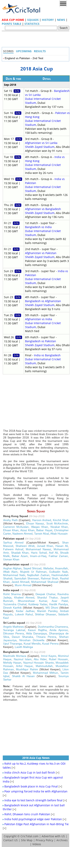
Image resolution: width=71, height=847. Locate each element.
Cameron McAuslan (16, 526)
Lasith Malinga (24, 646)
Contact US (10, 840)
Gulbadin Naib (58, 571)
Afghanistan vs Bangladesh (43, 209)
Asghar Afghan (12, 568)
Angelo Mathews (13, 626)
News (61, 20)
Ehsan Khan (11, 530)
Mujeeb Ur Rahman (33, 571)
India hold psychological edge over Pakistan (33, 819)
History (48, 20)
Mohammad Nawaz (38, 549)
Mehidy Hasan (12, 662)
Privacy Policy (44, 840)
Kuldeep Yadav (37, 604)
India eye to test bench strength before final (33, 800)
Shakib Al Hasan (23, 676)
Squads (33, 20)
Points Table (11, 24)
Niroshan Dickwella (31, 640)
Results (40, 51)
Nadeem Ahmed (22, 533)
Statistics (31, 24)
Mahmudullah (44, 666)
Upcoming (24, 51)
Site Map (27, 840)
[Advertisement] (36, 40)
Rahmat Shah (49, 578)
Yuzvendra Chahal (14, 604)
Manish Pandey (47, 611)
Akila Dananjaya (36, 633)
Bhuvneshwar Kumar (32, 600)
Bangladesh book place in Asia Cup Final (31, 786)
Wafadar (48, 568)
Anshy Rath (10, 520)
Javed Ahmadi (20, 581)
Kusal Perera (50, 643)
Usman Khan (11, 559)
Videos (36, 844)
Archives (62, 840)
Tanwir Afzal (41, 533)
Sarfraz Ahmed (13, 542)
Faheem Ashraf (13, 549)
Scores (8, 51)
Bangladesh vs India (38, 227)
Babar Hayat (44, 530)
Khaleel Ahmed (24, 597)
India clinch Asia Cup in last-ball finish (29, 772)
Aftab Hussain (59, 533)
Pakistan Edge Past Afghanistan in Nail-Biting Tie (36, 824)
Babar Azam (20, 556)
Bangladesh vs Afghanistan (43, 301)
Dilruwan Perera (13, 633)
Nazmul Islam (23, 659)
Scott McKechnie (57, 523)
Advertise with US (53, 836)
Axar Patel (60, 600)
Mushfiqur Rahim (27, 669)
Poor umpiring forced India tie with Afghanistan (35, 791)
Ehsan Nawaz (35, 523)
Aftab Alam (10, 571)
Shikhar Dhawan (45, 614)
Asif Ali (53, 552)
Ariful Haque (24, 666)
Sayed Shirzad (32, 568)
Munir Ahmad (23, 585)
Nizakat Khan (59, 526)
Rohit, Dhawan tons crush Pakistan (27, 814)
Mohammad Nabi (14, 575)
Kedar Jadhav (25, 611)
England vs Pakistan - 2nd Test (24, 58)
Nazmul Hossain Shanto (38, 662)
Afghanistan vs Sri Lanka (41, 143)
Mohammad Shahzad (44, 581)
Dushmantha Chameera (53, 626)
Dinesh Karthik (12, 607)
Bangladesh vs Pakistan (40, 341)
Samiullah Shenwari (26, 578)
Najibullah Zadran (38, 575)
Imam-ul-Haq (38, 556)
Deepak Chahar (45, 594)
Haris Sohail (39, 552)
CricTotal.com (29, 836)
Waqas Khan (39, 526)
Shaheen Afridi (25, 545)
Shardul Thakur (47, 597)
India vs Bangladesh (47, 355)
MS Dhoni (52, 607)
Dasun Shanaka (22, 636)
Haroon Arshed (41, 520)
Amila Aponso (59, 630)
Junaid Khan (45, 545)
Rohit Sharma (12, 594)
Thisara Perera (46, 636)
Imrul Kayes (48, 655)
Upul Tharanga (12, 643)
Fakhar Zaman (58, 556)
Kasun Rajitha (37, 630)
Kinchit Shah (61, 520)
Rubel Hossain (58, 659)
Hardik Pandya (58, 604)
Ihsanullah (61, 568)
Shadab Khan (20, 552)
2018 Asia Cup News (36, 758)
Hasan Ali (61, 545)
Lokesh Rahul (24, 614)
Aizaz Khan (27, 530)
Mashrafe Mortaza (14, 655)
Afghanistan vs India (38, 319)
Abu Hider (40, 659)
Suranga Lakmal (14, 630)
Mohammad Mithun (45, 672)
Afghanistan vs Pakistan (40, 253)
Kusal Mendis (32, 643)
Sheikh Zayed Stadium (39, 147)
